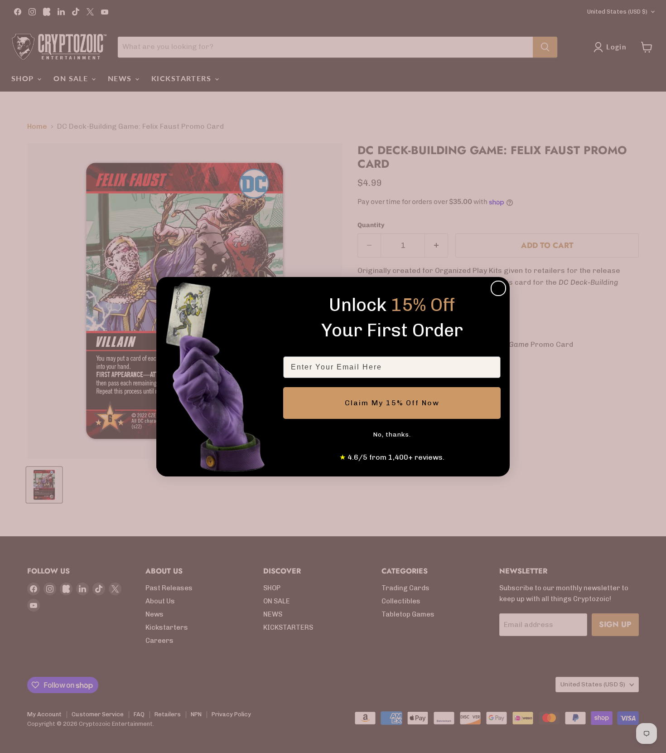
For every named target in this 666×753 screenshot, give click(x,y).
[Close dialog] (498, 288)
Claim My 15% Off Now (392, 402)
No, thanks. (392, 434)
